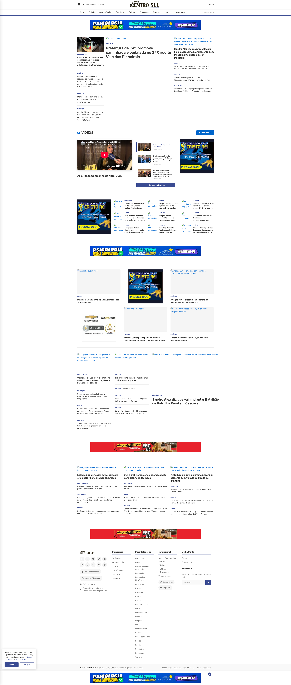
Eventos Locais (141, 604)
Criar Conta (187, 562)
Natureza (139, 616)
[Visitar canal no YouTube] (78, 132)
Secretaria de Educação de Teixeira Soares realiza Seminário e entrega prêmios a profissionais (134, 205)
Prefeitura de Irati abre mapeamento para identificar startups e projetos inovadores (98, 512)
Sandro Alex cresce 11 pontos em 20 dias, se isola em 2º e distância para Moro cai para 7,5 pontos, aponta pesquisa (145, 511)
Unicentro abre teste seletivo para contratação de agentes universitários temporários (92, 396)
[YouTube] (104, 559)
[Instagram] (87, 559)
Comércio (116, 578)
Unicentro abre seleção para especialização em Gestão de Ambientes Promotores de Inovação (193, 90)
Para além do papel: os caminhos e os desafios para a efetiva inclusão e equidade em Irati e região (134, 218)
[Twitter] (93, 559)
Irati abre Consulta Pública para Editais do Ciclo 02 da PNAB (168, 230)
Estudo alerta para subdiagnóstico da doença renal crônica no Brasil (144, 498)
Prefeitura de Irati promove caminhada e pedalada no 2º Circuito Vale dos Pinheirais (138, 52)
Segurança (180, 12)
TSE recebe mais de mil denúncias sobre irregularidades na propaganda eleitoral (202, 218)
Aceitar (11, 664)
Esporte (156, 12)
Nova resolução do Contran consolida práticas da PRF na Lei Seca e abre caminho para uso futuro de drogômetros (98, 499)
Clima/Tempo (118, 570)
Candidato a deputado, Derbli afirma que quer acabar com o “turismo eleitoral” (131, 412)
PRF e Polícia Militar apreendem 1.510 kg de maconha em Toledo (145, 487)
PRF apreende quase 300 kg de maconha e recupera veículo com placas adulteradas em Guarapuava (90, 61)
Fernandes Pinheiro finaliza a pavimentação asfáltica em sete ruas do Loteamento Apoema (134, 230)
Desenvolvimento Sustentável (142, 567)
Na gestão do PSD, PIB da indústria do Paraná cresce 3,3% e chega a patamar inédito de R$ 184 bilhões (203, 205)
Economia (139, 573)
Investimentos (141, 612)
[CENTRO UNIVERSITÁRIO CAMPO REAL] (145, 29)
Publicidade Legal (143, 637)
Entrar (184, 558)
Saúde (138, 645)
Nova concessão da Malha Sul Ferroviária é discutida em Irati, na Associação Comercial (191, 67)
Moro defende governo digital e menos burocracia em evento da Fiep (90, 99)
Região (138, 641)
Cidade (92, 12)
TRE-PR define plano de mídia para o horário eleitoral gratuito (131, 379)
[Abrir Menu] (79, 4)
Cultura (132, 12)
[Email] (99, 564)
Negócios (139, 620)
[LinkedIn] (82, 564)
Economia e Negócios (140, 578)
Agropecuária (118, 562)
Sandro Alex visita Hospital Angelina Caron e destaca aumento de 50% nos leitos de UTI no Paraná (192, 513)
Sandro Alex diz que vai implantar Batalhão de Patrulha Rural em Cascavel (185, 401)
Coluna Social (105, 12)
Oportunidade (141, 629)
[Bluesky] (99, 559)
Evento (138, 600)
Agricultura (117, 558)
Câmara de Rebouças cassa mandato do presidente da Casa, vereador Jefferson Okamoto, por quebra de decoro (93, 411)
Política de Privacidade (163, 570)
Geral (82, 12)
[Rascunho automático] (197, 173)
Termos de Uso (20, 659)
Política (168, 12)
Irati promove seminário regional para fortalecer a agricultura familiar (168, 205)
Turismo (138, 657)
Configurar (27, 664)
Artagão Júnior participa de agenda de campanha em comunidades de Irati (203, 230)
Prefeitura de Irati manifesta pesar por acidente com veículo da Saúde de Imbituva (192, 478)
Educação (144, 12)
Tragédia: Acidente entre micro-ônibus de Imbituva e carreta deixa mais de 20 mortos (192, 501)
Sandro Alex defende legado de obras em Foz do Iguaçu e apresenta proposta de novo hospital (94, 425)
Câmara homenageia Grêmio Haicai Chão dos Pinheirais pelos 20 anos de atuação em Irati (192, 78)
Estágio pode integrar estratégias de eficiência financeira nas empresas (97, 476)
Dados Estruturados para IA (167, 559)
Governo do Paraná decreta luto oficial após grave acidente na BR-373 (191, 490)
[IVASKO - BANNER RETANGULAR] (145, 451)
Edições (161, 565)
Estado (138, 596)
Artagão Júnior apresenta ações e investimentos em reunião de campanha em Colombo (169, 218)
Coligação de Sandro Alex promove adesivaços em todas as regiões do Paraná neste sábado (93, 380)
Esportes (139, 592)
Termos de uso (164, 576)
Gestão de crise (128, 388)
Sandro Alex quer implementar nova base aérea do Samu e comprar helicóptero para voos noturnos (90, 116)
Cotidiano (120, 12)
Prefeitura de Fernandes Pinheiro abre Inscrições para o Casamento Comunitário (97, 487)
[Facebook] (82, 559)
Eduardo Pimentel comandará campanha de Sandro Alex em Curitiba (131, 399)
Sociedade (139, 653)
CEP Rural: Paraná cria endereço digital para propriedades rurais (145, 476)
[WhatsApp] (87, 564)
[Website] (104, 564)
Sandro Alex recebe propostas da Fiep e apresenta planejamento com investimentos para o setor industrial (194, 53)
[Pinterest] (93, 564)
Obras (137, 625)
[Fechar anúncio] (209, 674)
